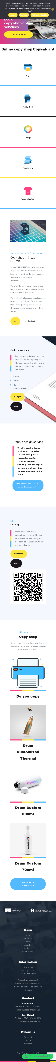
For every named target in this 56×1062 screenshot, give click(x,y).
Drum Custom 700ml (28, 867)
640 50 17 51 (35, 1006)
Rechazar (24, 15)
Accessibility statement (28, 980)
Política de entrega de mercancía (28, 986)
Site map (28, 990)
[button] (37, 1056)
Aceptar (13, 15)
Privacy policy (28, 970)
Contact (28, 941)
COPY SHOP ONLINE (18, 34)
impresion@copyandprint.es (28, 1021)
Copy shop (28, 107)
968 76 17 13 (24, 1006)
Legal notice (28, 967)
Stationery (28, 168)
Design (28, 137)
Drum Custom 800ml (28, 811)
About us (28, 938)
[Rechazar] (52, 9)
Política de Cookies (28, 973)
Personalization (28, 199)
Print (28, 76)
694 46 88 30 (35, 1018)
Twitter (28, 1040)
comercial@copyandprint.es (28, 1010)
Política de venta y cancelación (28, 983)
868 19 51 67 (23, 1018)
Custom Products (28, 951)
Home (28, 935)
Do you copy (28, 696)
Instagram (28, 1043)
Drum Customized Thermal (28, 752)
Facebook (28, 1037)
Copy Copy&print (24, 1053)
